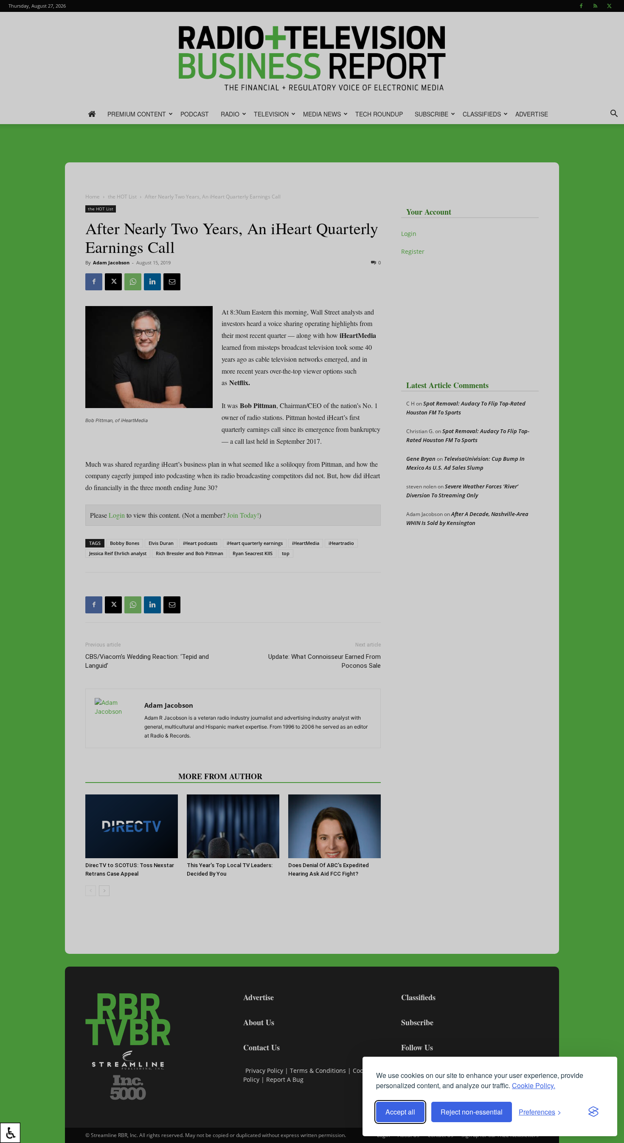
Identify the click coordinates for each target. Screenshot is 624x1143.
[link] (10, 1133)
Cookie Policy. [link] (533, 1085)
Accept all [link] (400, 1112)
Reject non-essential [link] (472, 1112)
